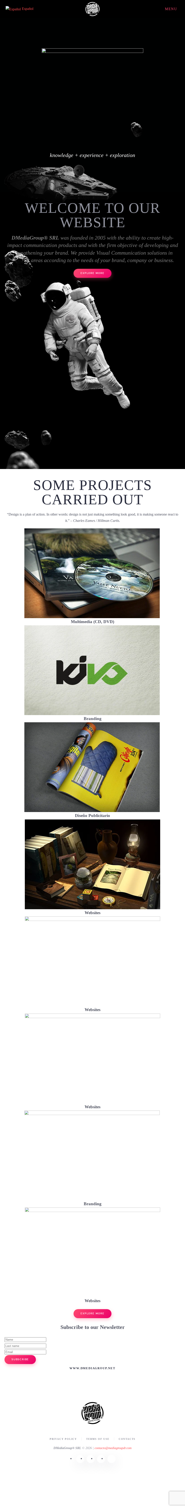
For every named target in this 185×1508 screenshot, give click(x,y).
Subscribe (20, 1359)
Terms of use (97, 1439)
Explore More (92, 1313)
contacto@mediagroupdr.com (113, 1448)
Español (27, 9)
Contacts (127, 1439)
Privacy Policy (63, 1439)
